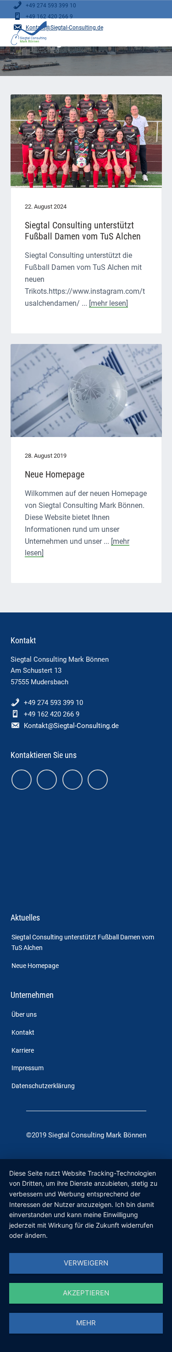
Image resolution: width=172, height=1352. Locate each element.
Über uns (24, 1014)
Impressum (27, 1068)
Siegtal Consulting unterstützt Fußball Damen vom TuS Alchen (83, 231)
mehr (86, 1322)
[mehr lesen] (108, 303)
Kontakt (22, 1032)
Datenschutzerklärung (43, 1086)
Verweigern (86, 1263)
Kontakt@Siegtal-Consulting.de (71, 726)
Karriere (22, 1050)
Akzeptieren (86, 1292)
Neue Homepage (54, 474)
